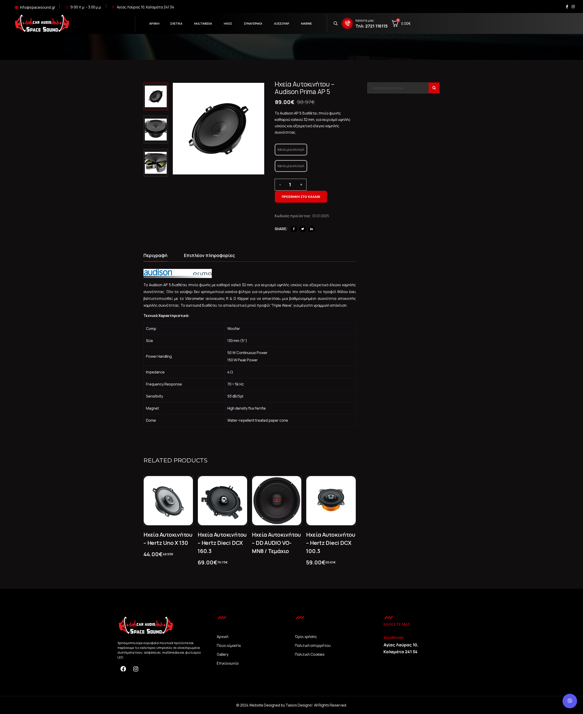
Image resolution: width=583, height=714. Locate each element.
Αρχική (222, 636)
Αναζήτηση (434, 87)
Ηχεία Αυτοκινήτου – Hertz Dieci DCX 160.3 (222, 543)
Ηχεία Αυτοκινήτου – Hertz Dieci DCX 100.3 (330, 543)
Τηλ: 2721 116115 (371, 26)
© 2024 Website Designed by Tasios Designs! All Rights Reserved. (291, 705)
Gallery (222, 654)
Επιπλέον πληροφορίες (209, 255)
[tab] (155, 256)
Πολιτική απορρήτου (313, 645)
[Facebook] (293, 229)
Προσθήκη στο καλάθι (301, 197)
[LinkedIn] (311, 229)
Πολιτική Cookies (310, 654)
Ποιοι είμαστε (229, 645)
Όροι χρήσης (306, 636)
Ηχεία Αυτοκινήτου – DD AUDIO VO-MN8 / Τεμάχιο (276, 543)
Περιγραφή (155, 255)
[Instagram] (135, 668)
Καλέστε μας (364, 20)
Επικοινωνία (227, 663)
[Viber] (570, 701)
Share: (281, 228)
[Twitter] (302, 229)
